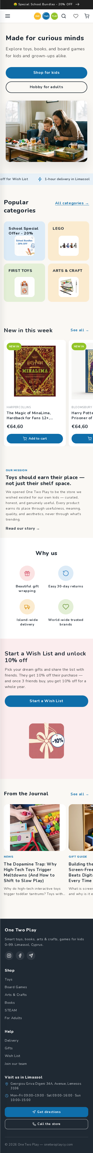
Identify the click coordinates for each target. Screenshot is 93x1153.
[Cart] (86, 16)
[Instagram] (9, 955)
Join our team (16, 1063)
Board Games (16, 987)
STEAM (11, 1010)
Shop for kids (46, 72)
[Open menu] (7, 16)
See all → (80, 330)
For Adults (13, 1018)
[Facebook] (20, 955)
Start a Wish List (46, 701)
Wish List (12, 1056)
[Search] (63, 16)
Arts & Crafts (16, 994)
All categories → (72, 203)
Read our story (23, 528)
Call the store (49, 1124)
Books (10, 1002)
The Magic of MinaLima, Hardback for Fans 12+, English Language (29, 416)
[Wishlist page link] (75, 16)
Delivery (11, 1040)
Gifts (9, 1048)
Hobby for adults (46, 87)
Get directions (49, 1112)
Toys (9, 979)
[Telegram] (31, 955)
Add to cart (38, 438)
